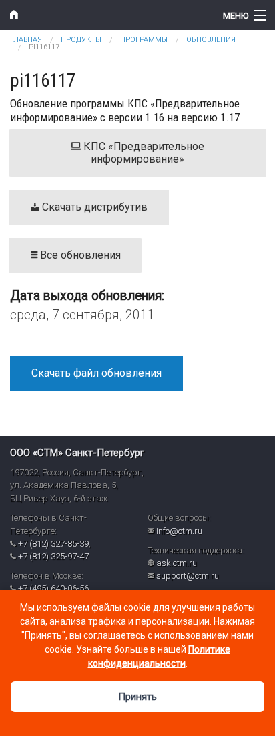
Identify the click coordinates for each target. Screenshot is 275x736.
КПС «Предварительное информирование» (142, 152)
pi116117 (44, 47)
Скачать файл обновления (96, 373)
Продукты (81, 39)
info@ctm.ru (179, 531)
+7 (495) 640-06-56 (53, 588)
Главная (26, 39)
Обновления (211, 39)
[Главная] (103, 15)
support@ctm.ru (187, 576)
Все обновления (79, 255)
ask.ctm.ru (176, 563)
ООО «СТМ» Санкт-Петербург (77, 453)
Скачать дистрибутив (93, 207)
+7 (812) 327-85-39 (53, 544)
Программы (144, 39)
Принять (137, 697)
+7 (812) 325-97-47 (53, 556)
